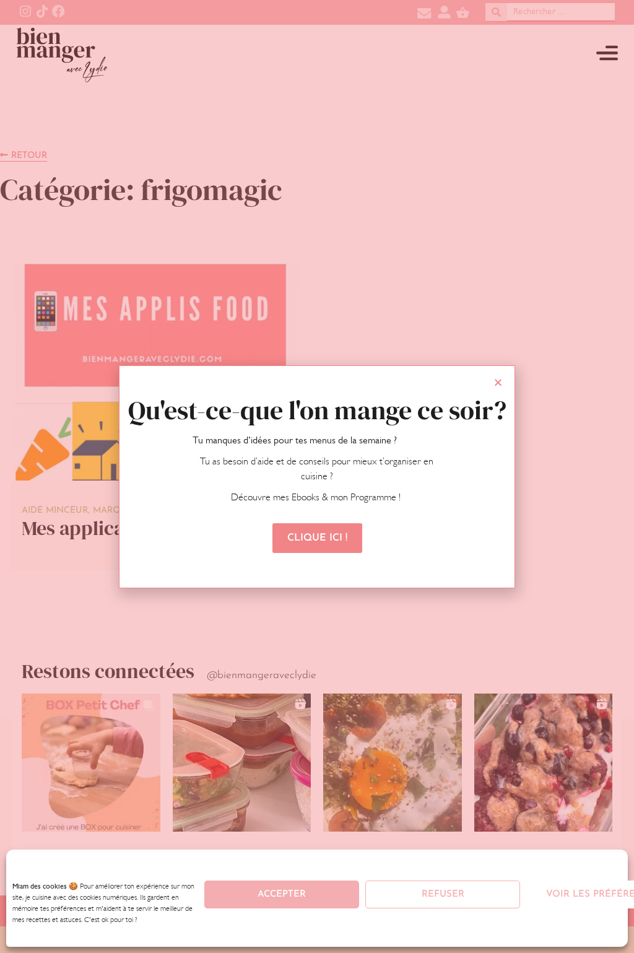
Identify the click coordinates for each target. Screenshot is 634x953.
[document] (317, 476)
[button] (498, 382)
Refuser (443, 894)
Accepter (282, 894)
